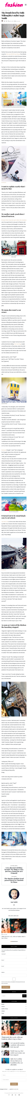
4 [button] (14, 941)
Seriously (3, 450)
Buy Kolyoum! (3, 182)
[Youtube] (19, 1095)
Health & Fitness (4, 1008)
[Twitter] (12, 1095)
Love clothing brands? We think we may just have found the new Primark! (14, 869)
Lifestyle (3, 1011)
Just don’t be (4, 521)
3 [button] (13, 941)
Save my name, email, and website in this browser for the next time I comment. (13, 982)
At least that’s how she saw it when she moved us (13, 220)
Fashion (24, 932)
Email (2, 966)
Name (2, 960)
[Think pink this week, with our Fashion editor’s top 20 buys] (14, 926)
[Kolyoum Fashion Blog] (14, 4)
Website (2, 972)
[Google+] (15, 1095)
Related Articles (13, 915)
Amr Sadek (14, 902)
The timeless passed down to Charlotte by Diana (14, 879)
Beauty (2, 1004)
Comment (3, 954)
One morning (17, 344)
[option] (14, 929)
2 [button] (12, 941)
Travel (2, 10)
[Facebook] (9, 1095)
